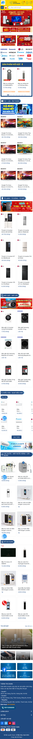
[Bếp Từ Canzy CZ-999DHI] (8, 552)
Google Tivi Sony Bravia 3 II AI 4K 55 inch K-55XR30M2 (23, 186)
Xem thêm (16, 437)
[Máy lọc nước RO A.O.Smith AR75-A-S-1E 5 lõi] (24, 467)
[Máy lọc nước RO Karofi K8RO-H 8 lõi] (24, 604)
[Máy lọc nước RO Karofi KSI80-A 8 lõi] (8, 604)
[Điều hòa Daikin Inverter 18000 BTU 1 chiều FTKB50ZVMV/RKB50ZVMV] (19, 421)
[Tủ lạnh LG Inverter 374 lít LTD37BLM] (8, 273)
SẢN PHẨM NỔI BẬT (11, 64)
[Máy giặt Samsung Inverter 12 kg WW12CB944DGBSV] (24, 318)
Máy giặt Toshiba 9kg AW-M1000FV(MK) (24, 380)
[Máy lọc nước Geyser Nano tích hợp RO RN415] (8, 467)
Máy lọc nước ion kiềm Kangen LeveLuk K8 (24, 503)
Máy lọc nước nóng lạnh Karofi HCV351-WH (7, 503)
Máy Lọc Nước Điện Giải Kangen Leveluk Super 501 (24, 529)
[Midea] (4, 55)
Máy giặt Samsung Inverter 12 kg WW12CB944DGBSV (24, 328)
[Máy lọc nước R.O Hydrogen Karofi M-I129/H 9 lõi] (24, 552)
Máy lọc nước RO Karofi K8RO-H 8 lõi (23, 614)
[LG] (20, 49)
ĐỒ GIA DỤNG (8, 542)
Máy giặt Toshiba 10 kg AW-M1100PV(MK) (8, 380)
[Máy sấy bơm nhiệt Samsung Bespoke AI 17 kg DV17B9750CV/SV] (24, 344)
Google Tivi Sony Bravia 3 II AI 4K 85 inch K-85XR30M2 (7, 134)
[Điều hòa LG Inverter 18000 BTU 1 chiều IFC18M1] (19, 404)
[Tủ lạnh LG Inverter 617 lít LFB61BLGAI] (8, 246)
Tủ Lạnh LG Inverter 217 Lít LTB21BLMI (23, 283)
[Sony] (29, 49)
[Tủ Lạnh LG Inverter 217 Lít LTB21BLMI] (24, 273)
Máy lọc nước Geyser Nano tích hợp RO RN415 (7, 477)
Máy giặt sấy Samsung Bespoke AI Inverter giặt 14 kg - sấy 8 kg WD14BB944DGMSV (8, 354)
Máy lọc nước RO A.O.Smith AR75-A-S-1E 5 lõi (24, 477)
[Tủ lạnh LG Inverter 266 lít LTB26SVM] (24, 220)
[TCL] (29, 55)
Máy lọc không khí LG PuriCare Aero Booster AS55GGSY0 (23, 84)
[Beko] (20, 59)
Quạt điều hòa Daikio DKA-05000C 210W (24, 588)
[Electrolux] (4, 52)
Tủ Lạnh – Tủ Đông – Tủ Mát (14, 198)
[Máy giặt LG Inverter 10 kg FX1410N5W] (8, 318)
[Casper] (12, 55)
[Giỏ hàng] (30, 2)
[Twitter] (6, 723)
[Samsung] (4, 49)
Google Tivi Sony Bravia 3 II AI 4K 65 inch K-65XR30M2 (7, 160)
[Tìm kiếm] (9, 7)
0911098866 (16, 3)
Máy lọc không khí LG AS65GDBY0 (8, 84)
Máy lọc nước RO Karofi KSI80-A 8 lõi (7, 614)
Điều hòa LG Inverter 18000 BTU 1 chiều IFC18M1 (19, 410)
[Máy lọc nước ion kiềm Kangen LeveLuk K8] (24, 493)
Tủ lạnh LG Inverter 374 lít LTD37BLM (8, 283)
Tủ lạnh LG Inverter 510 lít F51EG (25, 257)
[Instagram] (13, 723)
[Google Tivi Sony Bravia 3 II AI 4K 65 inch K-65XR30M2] (8, 149)
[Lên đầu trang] (30, 723)
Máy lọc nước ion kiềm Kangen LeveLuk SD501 (7, 529)
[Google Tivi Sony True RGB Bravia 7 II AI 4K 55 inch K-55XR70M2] (24, 123)
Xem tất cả (28, 626)
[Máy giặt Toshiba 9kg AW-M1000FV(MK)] (24, 370)
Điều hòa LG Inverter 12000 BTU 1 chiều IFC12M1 (4, 427)
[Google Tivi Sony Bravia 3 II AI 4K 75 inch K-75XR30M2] (8, 175)
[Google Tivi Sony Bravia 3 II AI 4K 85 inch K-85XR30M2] (8, 123)
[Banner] (8, 40)
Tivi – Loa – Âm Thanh (11, 101)
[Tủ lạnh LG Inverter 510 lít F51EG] (24, 246)
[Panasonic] (12, 49)
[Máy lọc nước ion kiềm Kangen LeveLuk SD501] (8, 519)
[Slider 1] (16, 21)
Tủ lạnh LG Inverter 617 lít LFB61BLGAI (8, 257)
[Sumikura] (4, 59)
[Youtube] (9, 723)
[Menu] (2, 7)
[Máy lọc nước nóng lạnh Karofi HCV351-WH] (8, 493)
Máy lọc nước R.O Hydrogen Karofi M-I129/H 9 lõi (23, 563)
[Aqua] (29, 52)
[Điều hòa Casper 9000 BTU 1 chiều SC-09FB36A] (4, 404)
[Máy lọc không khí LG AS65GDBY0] (9, 75)
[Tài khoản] (27, 2)
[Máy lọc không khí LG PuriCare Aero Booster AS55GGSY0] (24, 75)
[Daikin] (20, 52)
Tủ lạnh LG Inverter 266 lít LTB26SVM (23, 231)
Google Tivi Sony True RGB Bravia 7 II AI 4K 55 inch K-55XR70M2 (24, 134)
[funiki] (12, 59)
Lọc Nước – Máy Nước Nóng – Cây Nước (17, 454)
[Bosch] (20, 55)
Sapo (20, 737)
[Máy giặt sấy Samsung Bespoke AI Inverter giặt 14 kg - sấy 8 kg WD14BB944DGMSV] (8, 344)
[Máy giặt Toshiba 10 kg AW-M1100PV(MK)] (8, 370)
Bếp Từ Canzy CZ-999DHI (6, 562)
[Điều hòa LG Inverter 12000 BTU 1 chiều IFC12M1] (4, 421)
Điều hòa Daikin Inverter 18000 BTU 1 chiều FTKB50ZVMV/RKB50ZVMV (19, 427)
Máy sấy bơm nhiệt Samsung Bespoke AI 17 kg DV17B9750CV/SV (24, 354)
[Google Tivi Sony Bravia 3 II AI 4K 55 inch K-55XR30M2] (24, 175)
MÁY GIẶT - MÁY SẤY (11, 295)
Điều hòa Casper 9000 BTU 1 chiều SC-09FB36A (4, 410)
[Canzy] (29, 59)
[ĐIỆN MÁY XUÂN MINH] (6, 2)
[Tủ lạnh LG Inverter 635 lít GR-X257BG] (8, 220)
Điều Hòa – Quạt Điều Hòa (13, 393)
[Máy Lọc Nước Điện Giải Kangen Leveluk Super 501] (24, 519)
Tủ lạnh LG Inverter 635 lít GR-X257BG (6, 231)
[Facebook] (2, 723)
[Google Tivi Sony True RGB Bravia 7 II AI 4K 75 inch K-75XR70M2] (24, 149)
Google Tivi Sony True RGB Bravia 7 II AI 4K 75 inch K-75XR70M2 (24, 160)
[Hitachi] (12, 52)
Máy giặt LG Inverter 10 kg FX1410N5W (7, 328)
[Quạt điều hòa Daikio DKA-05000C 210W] (24, 578)
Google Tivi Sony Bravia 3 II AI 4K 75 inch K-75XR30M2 (7, 186)
